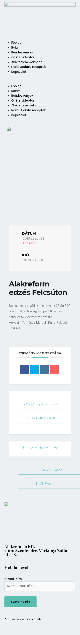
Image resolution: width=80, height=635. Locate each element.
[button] (40, 81)
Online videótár (22, 57)
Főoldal (16, 43)
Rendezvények (22, 52)
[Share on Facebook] (24, 369)
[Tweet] (34, 369)
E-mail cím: (13, 579)
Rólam (16, 47)
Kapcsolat (18, 72)
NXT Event (45, 484)
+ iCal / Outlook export (41, 417)
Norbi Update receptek (28, 67)
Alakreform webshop (27, 62)
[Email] (54, 369)
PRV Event (52, 470)
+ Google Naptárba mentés (41, 404)
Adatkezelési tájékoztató (23, 619)
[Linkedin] (44, 369)
